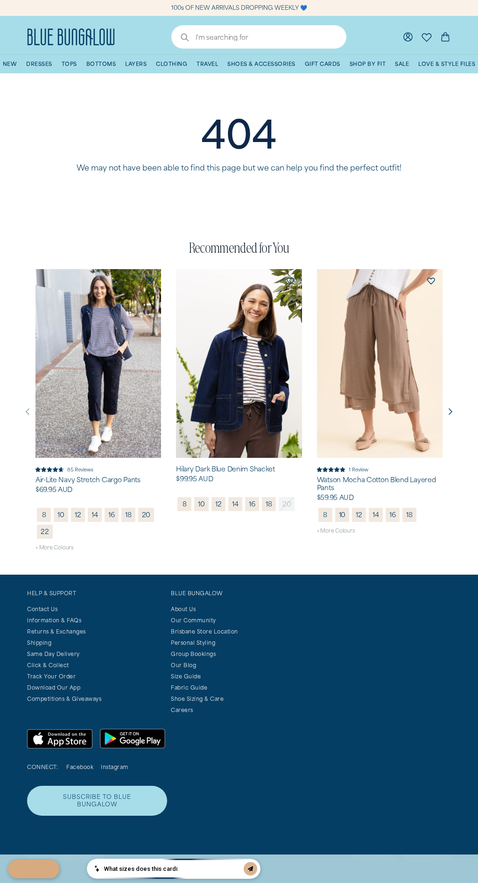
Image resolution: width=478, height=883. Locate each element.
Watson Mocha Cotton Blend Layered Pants (376, 483)
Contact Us (42, 609)
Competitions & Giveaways (64, 699)
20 (146, 515)
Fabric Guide (189, 687)
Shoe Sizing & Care (197, 699)
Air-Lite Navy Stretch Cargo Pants (88, 480)
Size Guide (186, 676)
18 (128, 515)
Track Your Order (51, 676)
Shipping (39, 643)
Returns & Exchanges (56, 631)
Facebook (79, 767)
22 (45, 531)
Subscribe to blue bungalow (97, 800)
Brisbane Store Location (204, 631)
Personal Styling (193, 643)
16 (111, 515)
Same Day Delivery (53, 654)
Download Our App (53, 687)
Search (180, 38)
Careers (182, 710)
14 (94, 515)
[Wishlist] (426, 37)
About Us (183, 609)
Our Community (193, 620)
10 (60, 515)
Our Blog (183, 665)
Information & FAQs (54, 620)
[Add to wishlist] (149, 280)
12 (78, 515)
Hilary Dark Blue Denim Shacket (225, 469)
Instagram (114, 767)
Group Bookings (193, 654)
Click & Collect (48, 665)
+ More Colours (54, 547)
